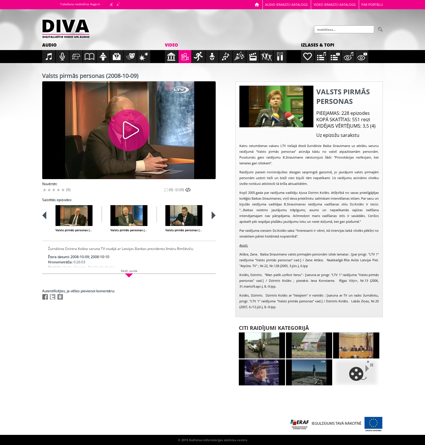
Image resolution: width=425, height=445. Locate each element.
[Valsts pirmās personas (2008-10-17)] (128, 215)
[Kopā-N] (356, 372)
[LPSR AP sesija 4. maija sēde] (356, 345)
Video (171, 45)
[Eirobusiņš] (262, 345)
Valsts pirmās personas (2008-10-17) (135, 230)
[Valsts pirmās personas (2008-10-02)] (74, 215)
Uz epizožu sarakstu (337, 135)
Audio (49, 45)
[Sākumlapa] (256, 4)
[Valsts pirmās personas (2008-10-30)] (183, 215)
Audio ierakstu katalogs (286, 4)
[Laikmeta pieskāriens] (309, 372)
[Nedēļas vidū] (262, 372)
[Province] (309, 345)
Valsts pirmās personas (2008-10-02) (81, 230)
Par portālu (372, 4)
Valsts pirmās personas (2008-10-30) (190, 230)
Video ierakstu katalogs (335, 4)
